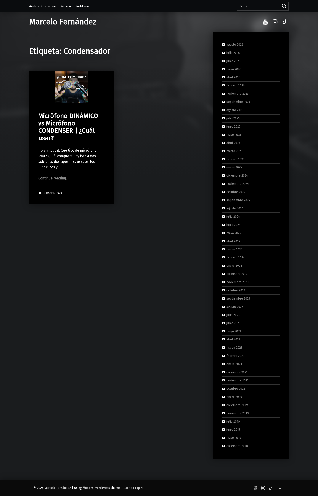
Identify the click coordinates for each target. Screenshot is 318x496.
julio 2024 (233, 216)
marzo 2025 (234, 151)
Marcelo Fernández (62, 22)
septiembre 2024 (238, 200)
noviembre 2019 (237, 413)
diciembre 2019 (237, 405)
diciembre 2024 (237, 175)
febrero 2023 (235, 356)
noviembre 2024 (237, 184)
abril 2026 (233, 77)
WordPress (102, 488)
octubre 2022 (235, 389)
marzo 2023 (234, 347)
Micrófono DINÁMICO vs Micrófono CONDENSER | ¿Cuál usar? (68, 127)
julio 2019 (233, 421)
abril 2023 (233, 339)
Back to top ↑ (134, 488)
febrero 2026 (235, 85)
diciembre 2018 (237, 446)
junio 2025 (233, 126)
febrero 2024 (235, 257)
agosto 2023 (234, 307)
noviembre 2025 (237, 94)
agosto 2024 (235, 208)
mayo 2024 (233, 233)
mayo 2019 (233, 438)
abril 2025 (233, 143)
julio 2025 (233, 118)
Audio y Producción (42, 6)
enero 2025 (234, 167)
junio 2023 (233, 323)
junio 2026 (233, 61)
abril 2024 (233, 241)
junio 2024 (233, 225)
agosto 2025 (234, 110)
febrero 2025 (235, 159)
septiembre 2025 (238, 102)
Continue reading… (53, 178)
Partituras (82, 6)
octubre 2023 (235, 290)
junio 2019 (233, 429)
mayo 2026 (233, 69)
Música (66, 6)
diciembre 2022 (237, 372)
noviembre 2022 (237, 380)
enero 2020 (234, 397)
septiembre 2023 (238, 298)
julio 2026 (233, 53)
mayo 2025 (233, 135)
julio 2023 (233, 315)
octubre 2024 (236, 192)
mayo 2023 (233, 331)
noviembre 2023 (237, 282)
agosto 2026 (234, 44)
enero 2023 (234, 364)
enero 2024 (234, 266)
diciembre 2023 (237, 274)
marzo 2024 (234, 249)
